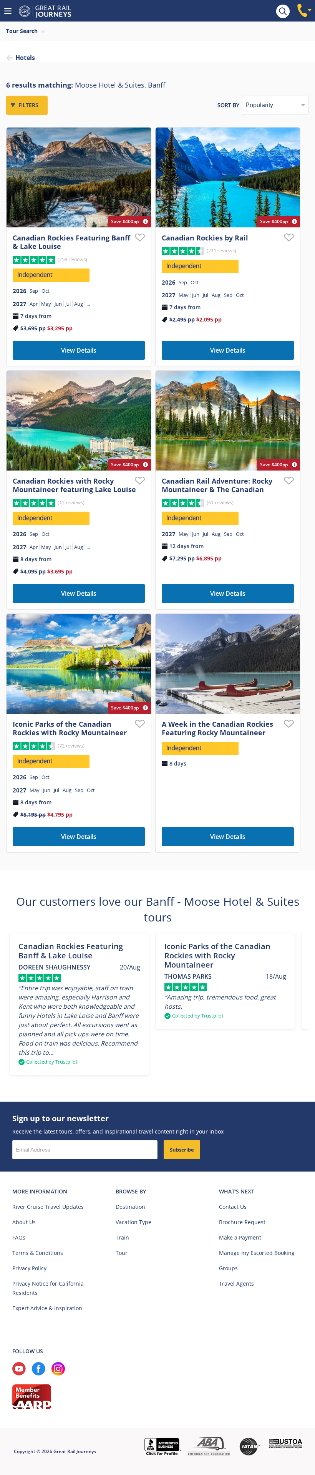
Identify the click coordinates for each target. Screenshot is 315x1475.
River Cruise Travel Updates (48, 1206)
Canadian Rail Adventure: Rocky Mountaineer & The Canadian (217, 485)
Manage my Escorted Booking (257, 1252)
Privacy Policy (29, 1268)
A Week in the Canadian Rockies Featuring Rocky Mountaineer (217, 728)
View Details (78, 350)
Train (122, 1237)
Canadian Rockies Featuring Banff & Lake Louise (71, 242)
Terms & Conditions (37, 1252)
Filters (28, 105)
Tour (122, 1252)
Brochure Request (242, 1222)
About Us (24, 1222)
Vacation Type (133, 1222)
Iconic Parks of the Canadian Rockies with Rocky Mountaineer (70, 728)
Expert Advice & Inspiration (47, 1308)
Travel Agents (236, 1283)
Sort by (228, 105)
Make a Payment (240, 1237)
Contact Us (233, 1206)
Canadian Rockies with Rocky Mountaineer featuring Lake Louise (74, 485)
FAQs (18, 1237)
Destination (130, 1206)
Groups (228, 1268)
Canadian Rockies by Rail (205, 237)
